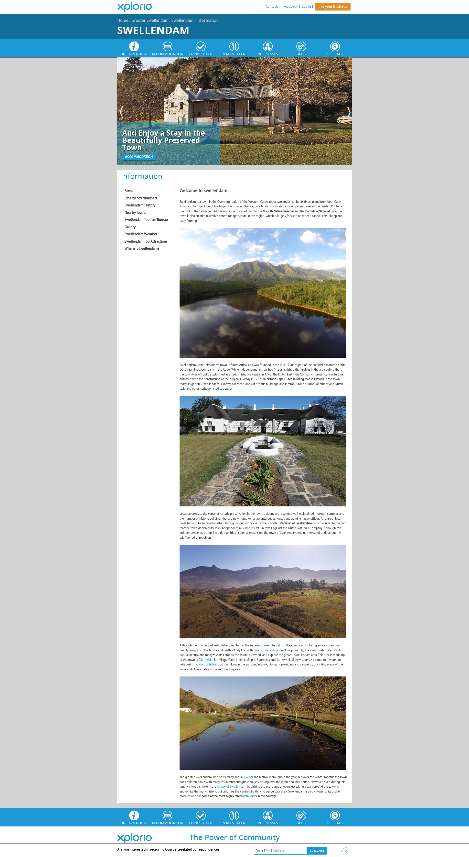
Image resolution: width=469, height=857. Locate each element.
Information (207, 20)
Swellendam (182, 20)
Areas (129, 191)
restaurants (249, 796)
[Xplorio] (138, 7)
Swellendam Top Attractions (146, 241)
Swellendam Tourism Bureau (146, 219)
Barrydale (206, 660)
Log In (306, 6)
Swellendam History (140, 205)
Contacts (272, 6)
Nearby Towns (135, 212)
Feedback (290, 6)
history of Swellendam (231, 786)
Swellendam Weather (141, 234)
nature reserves (269, 650)
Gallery (130, 227)
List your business (333, 7)
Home (122, 20)
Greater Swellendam (149, 20)
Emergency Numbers (141, 198)
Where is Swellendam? (142, 248)
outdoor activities (206, 664)
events (249, 777)
